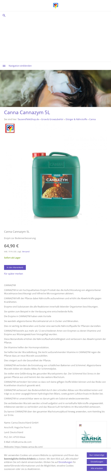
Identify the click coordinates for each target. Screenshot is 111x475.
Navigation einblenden (20, 65)
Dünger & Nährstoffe (76, 119)
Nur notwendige (96, 455)
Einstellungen (65, 462)
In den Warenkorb (15, 267)
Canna (92, 119)
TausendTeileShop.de (28, 119)
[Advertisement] (55, 40)
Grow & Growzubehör (52, 119)
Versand (26, 251)
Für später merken (13, 273)
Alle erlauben (97, 468)
